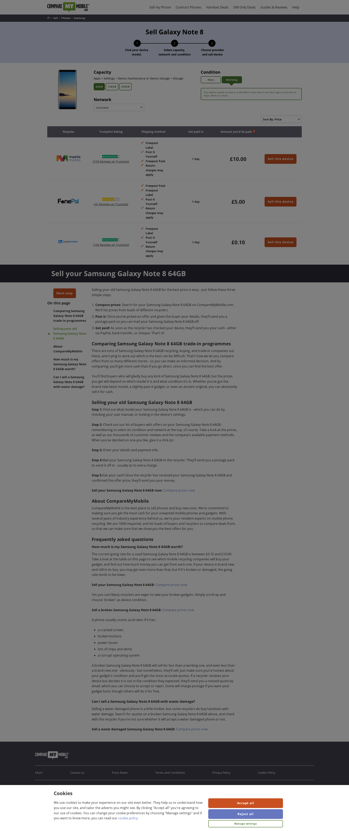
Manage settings (245, 823)
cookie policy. (128, 818)
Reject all (246, 814)
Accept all (245, 803)
